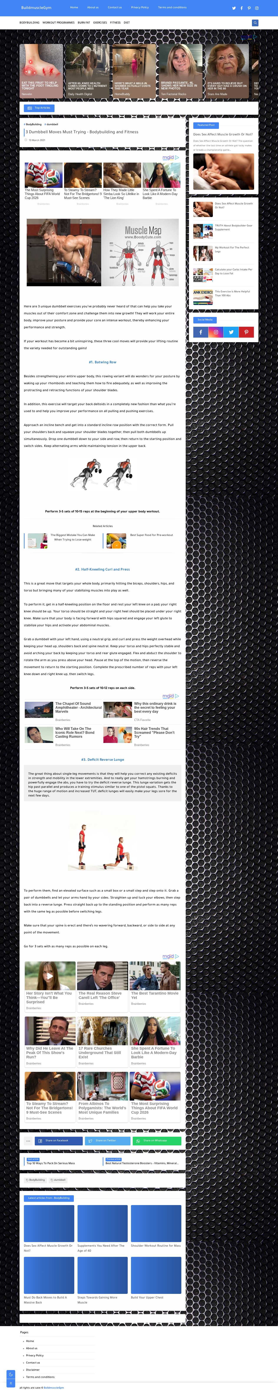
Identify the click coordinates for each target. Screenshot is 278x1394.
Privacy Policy (140, 7)
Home (74, 7)
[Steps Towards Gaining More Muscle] (103, 1275)
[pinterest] (249, 8)
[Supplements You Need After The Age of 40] (103, 1223)
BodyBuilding (33, 124)
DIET (127, 23)
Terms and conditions (172, 7)
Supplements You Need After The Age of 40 (101, 1248)
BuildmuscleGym (36, 8)
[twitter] (234, 8)
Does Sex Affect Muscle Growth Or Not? (48, 1248)
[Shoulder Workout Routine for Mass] (156, 1223)
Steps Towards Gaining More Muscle (97, 1300)
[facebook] (241, 8)
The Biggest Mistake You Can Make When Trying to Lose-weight (73, 538)
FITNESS (115, 23)
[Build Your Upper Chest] (156, 1275)
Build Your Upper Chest (147, 1298)
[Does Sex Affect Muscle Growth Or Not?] (49, 1223)
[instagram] (257, 8)
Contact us (115, 7)
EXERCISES (100, 23)
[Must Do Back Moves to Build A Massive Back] (49, 1275)
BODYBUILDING (29, 23)
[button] (59, 1141)
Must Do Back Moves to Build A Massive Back (45, 1300)
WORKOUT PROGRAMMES (58, 23)
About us (93, 7)
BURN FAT (84, 23)
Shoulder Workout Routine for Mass (156, 1246)
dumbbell (52, 124)
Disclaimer (33, 1370)
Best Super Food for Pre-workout (151, 535)
